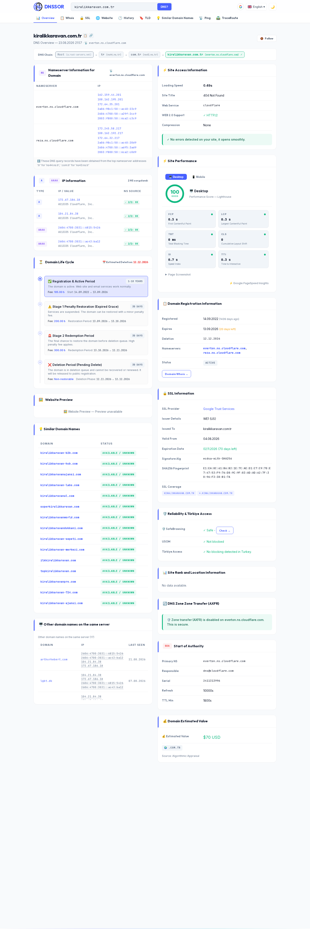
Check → (224, 530)
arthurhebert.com (53, 659)
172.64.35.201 (109, 104)
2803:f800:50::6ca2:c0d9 (117, 152)
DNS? (164, 6)
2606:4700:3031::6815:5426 (79, 227)
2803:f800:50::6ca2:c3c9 (117, 118)
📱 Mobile (198, 177)
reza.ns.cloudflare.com (221, 353)
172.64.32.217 (109, 138)
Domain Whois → (176, 374)
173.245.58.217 (109, 128)
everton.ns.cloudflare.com (224, 348)
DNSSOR (54, 7)
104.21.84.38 (68, 213)
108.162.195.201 (110, 99)
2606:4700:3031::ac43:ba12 (79, 241)
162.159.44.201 (109, 95)
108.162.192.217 (110, 133)
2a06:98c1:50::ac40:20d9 (117, 142)
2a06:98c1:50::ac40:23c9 (117, 109)
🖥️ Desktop (176, 177)
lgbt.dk (46, 681)
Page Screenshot (179, 274)
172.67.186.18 (69, 199)
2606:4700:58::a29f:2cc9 (117, 113)
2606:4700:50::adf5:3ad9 (117, 147)
